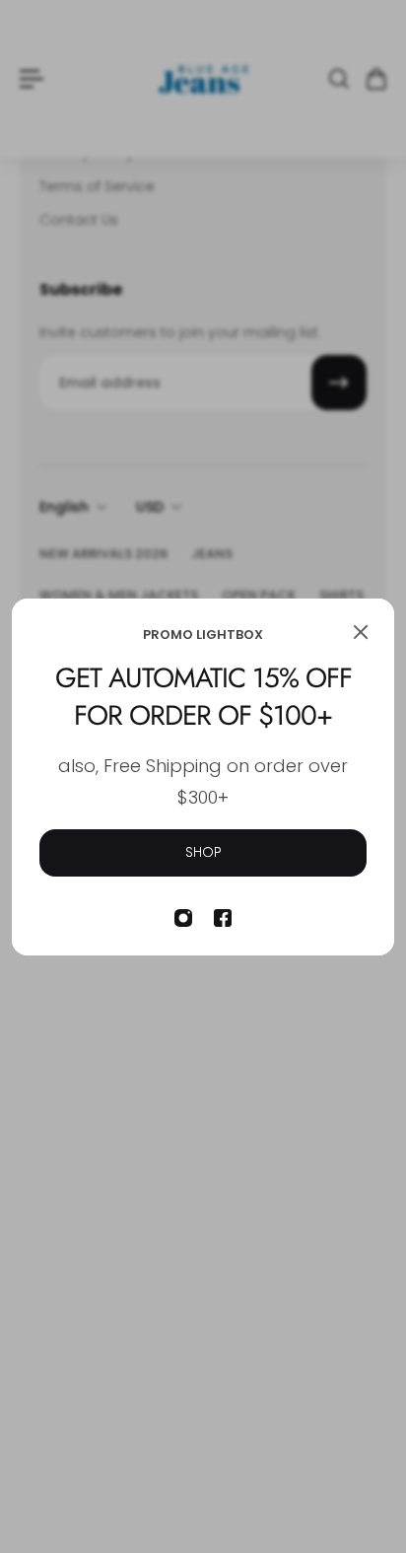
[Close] (360, 632)
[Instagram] (183, 918)
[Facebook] (223, 918)
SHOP (203, 852)
